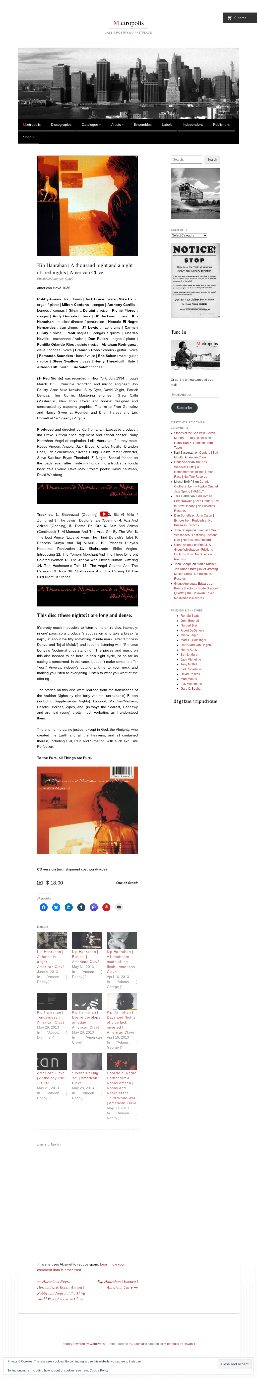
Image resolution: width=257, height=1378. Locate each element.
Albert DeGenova (192, 630)
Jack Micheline (191, 659)
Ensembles (143, 124)
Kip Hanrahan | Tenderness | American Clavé (51, 1017)
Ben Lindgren (190, 654)
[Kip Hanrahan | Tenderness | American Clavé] (52, 1001)
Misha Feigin (189, 635)
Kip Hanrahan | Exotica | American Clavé (86, 957)
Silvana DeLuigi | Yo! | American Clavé (87, 1078)
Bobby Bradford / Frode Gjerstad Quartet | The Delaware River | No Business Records (196, 593)
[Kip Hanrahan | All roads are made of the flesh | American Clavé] (122, 940)
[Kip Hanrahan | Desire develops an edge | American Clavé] (87, 1001)
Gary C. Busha (191, 688)
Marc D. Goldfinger (193, 640)
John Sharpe (183, 530)
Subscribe (184, 408)
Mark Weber (189, 679)
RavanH (189, 1344)
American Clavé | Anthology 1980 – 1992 (52, 1078)
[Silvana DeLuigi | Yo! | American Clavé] (87, 1061)
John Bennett (190, 620)
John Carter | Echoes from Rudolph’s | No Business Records (194, 520)
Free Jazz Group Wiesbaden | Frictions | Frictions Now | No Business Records (196, 535)
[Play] (104, 514)
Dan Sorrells (182, 515)
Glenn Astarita (183, 545)
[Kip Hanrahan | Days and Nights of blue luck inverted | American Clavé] (122, 1001)
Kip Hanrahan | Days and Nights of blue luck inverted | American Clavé (121, 1022)
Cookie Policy (99, 1370)
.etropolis (128, 22)
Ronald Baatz (190, 615)
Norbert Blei (189, 625)
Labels (167, 124)
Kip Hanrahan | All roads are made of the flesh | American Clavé (121, 962)
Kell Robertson (191, 669)
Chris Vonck (182, 462)
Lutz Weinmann (191, 684)
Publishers (221, 124)
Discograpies (61, 124)
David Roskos (190, 674)
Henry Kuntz (189, 650)
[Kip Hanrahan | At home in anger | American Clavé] (52, 940)
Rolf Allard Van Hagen (196, 645)
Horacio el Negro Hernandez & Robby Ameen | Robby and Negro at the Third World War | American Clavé (122, 1088)
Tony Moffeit (189, 664)
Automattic (140, 1344)
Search (212, 159)
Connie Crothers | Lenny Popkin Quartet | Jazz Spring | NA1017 (196, 486)
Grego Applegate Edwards (192, 583)
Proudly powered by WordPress (83, 1344)
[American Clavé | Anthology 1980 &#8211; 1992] (52, 1061)
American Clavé (62, 279)
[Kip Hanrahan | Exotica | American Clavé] (87, 940)
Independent (193, 124)
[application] (104, 514)
